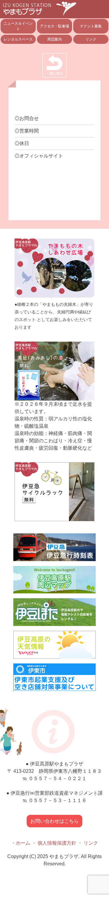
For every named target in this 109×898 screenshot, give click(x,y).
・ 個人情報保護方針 (53, 843)
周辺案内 (54, 39)
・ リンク (88, 843)
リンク (90, 39)
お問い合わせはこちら (54, 821)
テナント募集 (91, 26)
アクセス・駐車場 (54, 26)
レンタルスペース (18, 39)
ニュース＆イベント (18, 26)
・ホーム (20, 843)
